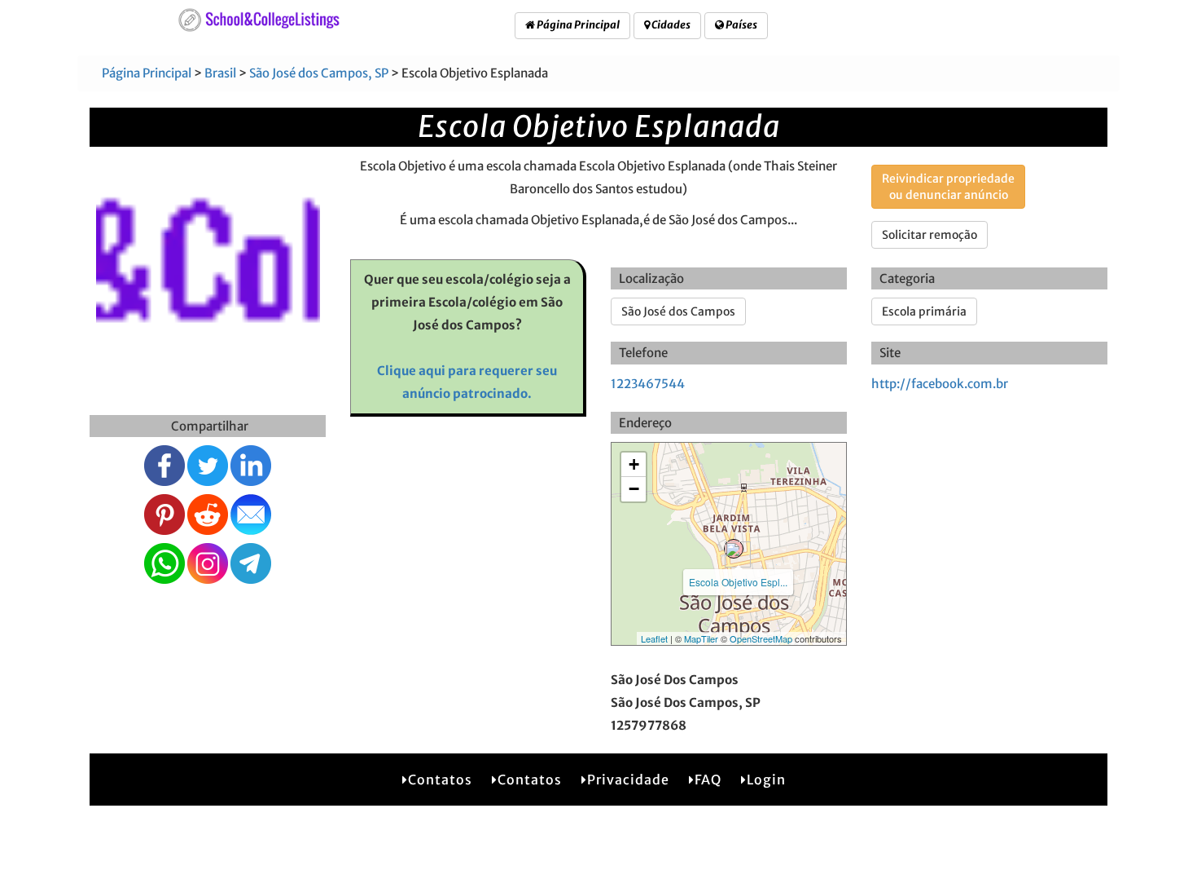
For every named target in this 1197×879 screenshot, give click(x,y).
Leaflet (654, 638)
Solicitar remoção (929, 234)
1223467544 (648, 383)
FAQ (708, 779)
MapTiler (701, 638)
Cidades (670, 25)
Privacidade (628, 779)
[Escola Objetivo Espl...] (733, 549)
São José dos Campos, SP (318, 73)
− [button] (634, 489)
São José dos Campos (678, 311)
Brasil (220, 73)
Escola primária (924, 311)
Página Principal (577, 25)
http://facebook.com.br (939, 383)
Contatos (440, 779)
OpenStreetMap (761, 638)
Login (766, 779)
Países (740, 25)
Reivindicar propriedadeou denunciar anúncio (948, 186)
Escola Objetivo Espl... (738, 582)
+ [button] (634, 464)
